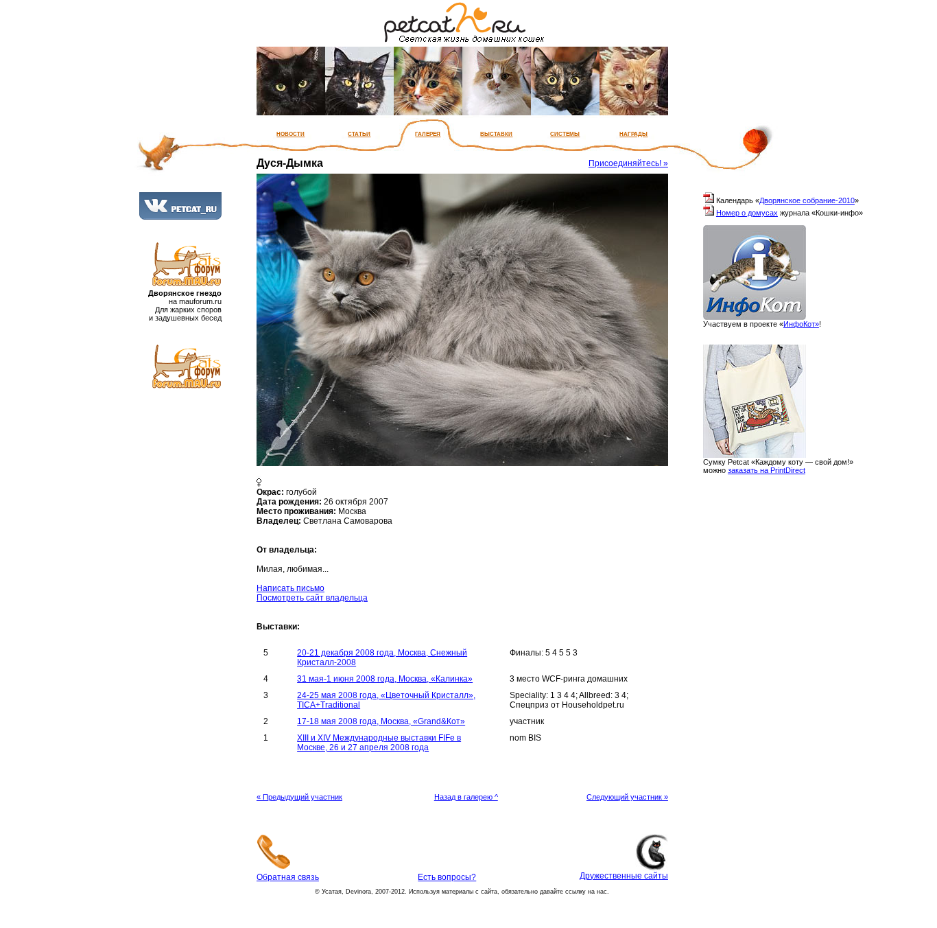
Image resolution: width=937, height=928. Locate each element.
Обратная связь (288, 877)
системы (565, 133)
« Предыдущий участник (299, 797)
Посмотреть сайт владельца (312, 598)
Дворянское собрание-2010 (807, 200)
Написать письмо (290, 588)
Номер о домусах (747, 213)
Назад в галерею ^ (466, 797)
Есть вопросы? (447, 877)
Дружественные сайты (624, 876)
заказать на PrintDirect (766, 470)
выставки (496, 133)
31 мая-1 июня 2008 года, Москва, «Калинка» (385, 679)
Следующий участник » (627, 797)
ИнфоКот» (801, 324)
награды (633, 133)
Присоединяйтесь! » (628, 163)
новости (290, 133)
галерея (427, 133)
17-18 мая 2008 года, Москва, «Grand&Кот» (381, 721)
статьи (359, 133)
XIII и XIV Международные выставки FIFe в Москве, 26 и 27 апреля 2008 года (379, 742)
